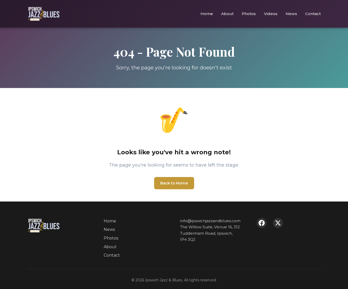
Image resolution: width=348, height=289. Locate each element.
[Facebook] (262, 223)
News (291, 13)
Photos (249, 13)
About (227, 13)
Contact (313, 13)
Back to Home (174, 183)
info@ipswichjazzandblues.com (210, 220)
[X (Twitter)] (278, 223)
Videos (270, 13)
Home (206, 13)
